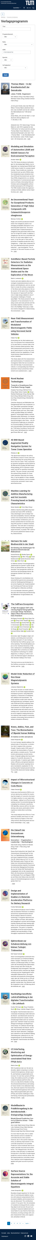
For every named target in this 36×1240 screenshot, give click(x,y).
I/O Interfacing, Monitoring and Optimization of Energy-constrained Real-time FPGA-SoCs (21, 1055)
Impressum (5, 1236)
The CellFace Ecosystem (22, 604)
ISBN (3, 49)
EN (30, 7)
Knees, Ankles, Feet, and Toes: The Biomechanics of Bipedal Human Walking (23, 730)
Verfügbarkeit (6, 65)
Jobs (8, 1233)
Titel (3, 26)
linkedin (28, 1236)
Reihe (4, 42)
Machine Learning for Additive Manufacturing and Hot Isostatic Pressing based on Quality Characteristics (23, 497)
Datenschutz (24, 1233)
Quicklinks (16, 8)
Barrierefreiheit (15, 1233)
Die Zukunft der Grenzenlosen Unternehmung (18, 833)
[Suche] (33, 7)
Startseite (3, 17)
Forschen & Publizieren (12, 17)
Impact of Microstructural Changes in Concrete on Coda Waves (23, 782)
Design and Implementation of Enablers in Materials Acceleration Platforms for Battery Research (21, 897)
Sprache (4, 57)
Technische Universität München (8, 3)
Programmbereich (7, 34)
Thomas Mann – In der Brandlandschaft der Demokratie (21, 87)
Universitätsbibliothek (6, 1)
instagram (25, 1236)
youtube (31, 1236)
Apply (5, 75)
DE (27, 7)
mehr (28, 139)
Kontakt (4, 1233)
